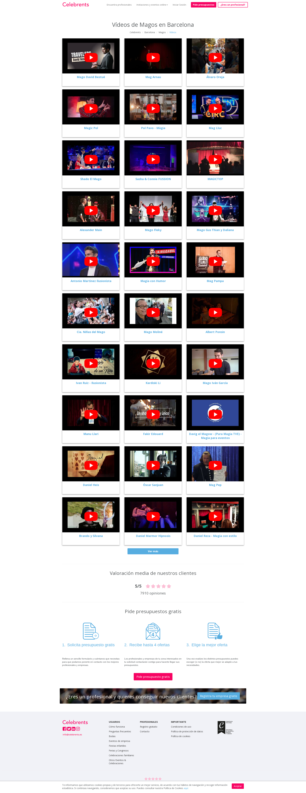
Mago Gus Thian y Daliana (215, 230)
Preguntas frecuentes (120, 731)
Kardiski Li (153, 383)
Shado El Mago (91, 179)
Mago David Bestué (91, 77)
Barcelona (149, 32)
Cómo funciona (117, 726)
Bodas (112, 736)
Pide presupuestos (203, 4)
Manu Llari (90, 434)
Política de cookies (180, 736)
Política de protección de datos (187, 731)
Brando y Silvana (91, 536)
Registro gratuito (148, 726)
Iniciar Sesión (179, 4)
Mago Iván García (215, 383)
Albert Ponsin (215, 332)
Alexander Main (91, 230)
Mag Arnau (153, 77)
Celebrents (135, 32)
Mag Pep (215, 485)
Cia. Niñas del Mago (91, 332)
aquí (186, 788)
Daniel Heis (91, 485)
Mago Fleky (153, 230)
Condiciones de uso (181, 726)
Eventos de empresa (119, 740)
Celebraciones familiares (121, 755)
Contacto (144, 731)
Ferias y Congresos (119, 750)
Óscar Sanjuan (153, 485)
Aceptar (238, 786)
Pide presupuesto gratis (153, 677)
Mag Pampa (215, 281)
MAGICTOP (215, 179)
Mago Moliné (153, 332)
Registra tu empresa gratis (218, 696)
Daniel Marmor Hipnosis (153, 536)
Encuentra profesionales (119, 4)
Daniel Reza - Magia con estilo (215, 536)
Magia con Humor (153, 281)
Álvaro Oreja (215, 77)
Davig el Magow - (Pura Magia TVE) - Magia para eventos (215, 436)
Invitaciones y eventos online (151, 4)
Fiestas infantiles (117, 745)
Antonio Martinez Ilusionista (91, 281)
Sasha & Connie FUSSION (153, 179)
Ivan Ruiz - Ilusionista (91, 383)
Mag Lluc (215, 128)
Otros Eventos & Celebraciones (117, 762)
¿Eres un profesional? (233, 4)
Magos (162, 32)
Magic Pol (91, 128)
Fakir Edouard (153, 434)
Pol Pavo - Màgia (153, 128)
